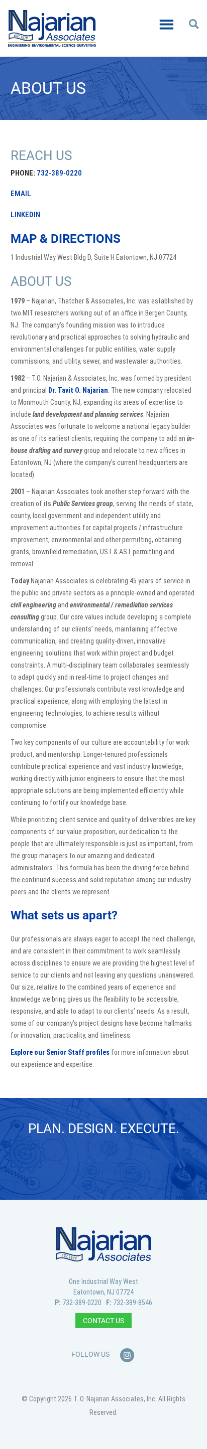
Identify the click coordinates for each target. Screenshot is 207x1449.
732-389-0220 (59, 173)
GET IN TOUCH (104, 1163)
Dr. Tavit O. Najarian (78, 390)
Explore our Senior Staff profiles (60, 1052)
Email (21, 193)
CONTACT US (103, 1321)
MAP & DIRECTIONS (66, 239)
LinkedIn (25, 214)
